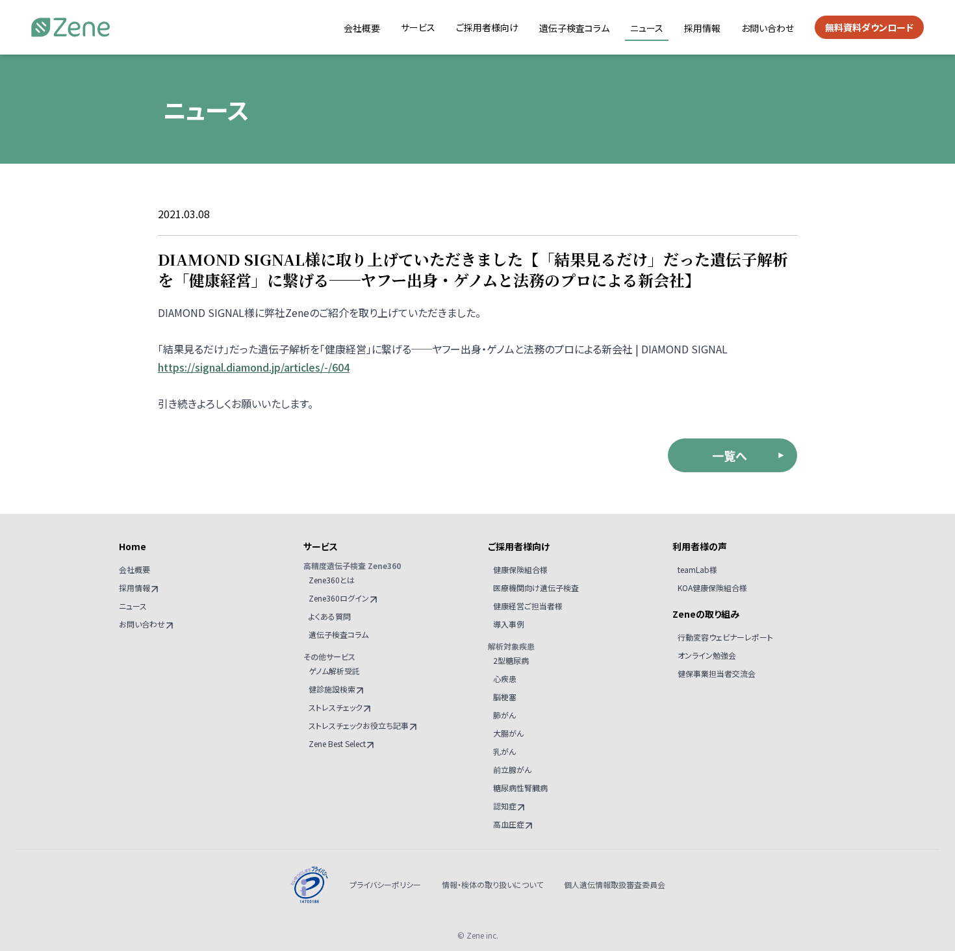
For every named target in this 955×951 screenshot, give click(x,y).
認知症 (504, 805)
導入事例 (508, 623)
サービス (418, 27)
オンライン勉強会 (707, 655)
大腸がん (508, 733)
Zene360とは (332, 579)
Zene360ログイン (339, 597)
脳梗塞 (504, 696)
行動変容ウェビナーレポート (725, 636)
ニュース (646, 27)
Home (132, 546)
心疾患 (504, 678)
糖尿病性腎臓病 (520, 787)
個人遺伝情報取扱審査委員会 (614, 885)
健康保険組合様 (520, 569)
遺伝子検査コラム (574, 27)
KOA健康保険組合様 (712, 587)
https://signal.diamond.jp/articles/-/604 (254, 367)
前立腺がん (512, 769)
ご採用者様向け (487, 27)
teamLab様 (697, 569)
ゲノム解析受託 (334, 670)
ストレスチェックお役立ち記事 (359, 725)
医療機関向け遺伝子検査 (536, 587)
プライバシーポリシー (385, 885)
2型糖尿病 (511, 660)
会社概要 (362, 27)
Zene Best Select (337, 743)
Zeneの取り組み (705, 613)
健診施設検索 (332, 688)
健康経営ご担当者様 (528, 605)
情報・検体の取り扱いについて (492, 885)
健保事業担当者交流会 (717, 673)
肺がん (504, 714)
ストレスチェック (336, 707)
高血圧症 (508, 824)
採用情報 (702, 27)
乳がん (504, 751)
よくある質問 (330, 616)
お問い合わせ (767, 27)
